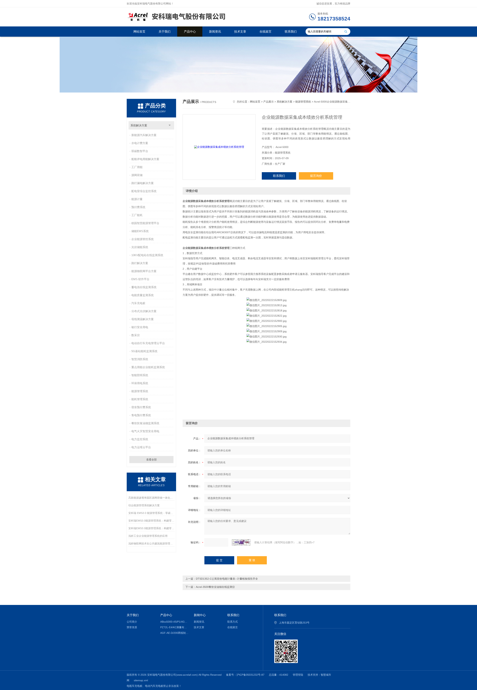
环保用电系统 (139, 383)
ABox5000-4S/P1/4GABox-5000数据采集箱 (174, 621)
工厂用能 (137, 167)
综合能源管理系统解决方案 (144, 505)
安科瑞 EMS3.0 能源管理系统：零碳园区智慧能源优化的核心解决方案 (151, 512)
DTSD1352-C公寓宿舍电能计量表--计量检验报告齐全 (227, 578)
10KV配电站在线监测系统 (147, 255)
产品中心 (190, 31)
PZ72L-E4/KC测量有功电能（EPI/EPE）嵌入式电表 (174, 627)
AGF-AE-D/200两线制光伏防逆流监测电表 (174, 632)
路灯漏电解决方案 (142, 183)
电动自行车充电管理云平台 (148, 343)
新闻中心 (200, 615)
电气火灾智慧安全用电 (145, 431)
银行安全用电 (139, 327)
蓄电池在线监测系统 (144, 287)
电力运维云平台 (141, 447)
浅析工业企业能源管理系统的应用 (148, 535)
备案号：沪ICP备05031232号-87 (245, 674)
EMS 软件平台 (140, 279)
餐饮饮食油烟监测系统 (145, 423)
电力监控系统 (139, 439)
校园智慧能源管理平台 (145, 223)
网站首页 (139, 31)
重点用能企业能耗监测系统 (148, 367)
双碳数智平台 (139, 151)
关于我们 (164, 31)
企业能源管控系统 (142, 239)
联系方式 (232, 621)
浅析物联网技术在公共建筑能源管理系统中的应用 (151, 543)
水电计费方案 (139, 143)
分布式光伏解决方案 (144, 311)
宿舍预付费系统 (141, 407)
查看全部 (151, 459)
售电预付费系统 (141, 415)
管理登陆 (298, 674)
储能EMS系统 (140, 231)
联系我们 (291, 31)
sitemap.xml (141, 680)
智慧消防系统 (139, 359)
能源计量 (137, 199)
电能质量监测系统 (142, 295)
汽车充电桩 (138, 303)
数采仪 (135, 335)
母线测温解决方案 (142, 319)
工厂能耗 (137, 215)
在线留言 (265, 31)
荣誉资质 (132, 627)
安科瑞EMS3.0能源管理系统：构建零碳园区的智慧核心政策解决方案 (151, 520)
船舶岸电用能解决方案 (145, 159)
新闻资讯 (215, 31)
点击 (169, 125)
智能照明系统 (139, 375)
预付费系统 (138, 207)
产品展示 (268, 101)
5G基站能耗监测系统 (144, 351)
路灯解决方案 (139, 263)
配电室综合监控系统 (144, 191)
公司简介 (132, 621)
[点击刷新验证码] (241, 542)
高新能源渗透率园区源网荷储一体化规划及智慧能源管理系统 (151, 497)
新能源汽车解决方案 (144, 135)
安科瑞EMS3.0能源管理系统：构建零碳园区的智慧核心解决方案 (151, 528)
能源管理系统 (139, 391)
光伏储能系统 (139, 247)
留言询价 (316, 175)
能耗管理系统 (139, 399)
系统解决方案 (138, 125)
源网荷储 (137, 175)
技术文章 (240, 31)
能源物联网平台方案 (144, 271)
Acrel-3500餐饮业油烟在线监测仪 (215, 586)
